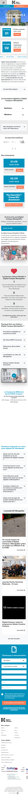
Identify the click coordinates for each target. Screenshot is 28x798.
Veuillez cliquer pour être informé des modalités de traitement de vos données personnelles (14, 709)
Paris (16, 730)
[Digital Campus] (16, 2)
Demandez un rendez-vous (14, 205)
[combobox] (3, 688)
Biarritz (2, 728)
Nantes (16, 728)
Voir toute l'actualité (14, 638)
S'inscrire (17, 34)
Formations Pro (4, 750)
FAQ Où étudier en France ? (7, 755)
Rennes (16, 732)
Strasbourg (17, 737)
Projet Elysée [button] (7, 228)
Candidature (20, 6)
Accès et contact (22, 57)
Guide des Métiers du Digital (7, 759)
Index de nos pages (5, 757)
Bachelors (3, 745)
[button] (18, 793)
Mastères (3, 747)
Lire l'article (20, 550)
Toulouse (17, 735)
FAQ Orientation (5, 752)
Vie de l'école (10, 57)
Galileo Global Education (16, 789)
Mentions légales (12, 791)
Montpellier (3, 735)
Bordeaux (3, 730)
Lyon (2, 732)
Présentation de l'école (6, 742)
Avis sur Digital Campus (6, 762)
